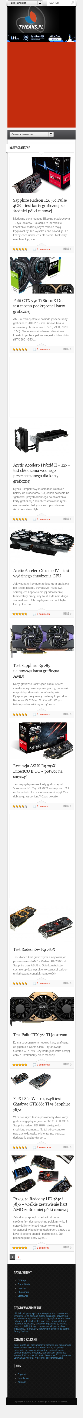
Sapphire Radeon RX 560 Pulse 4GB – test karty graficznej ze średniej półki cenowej (40, 205)
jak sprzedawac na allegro (42, 1326)
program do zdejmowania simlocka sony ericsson (42, 1346)
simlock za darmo (60, 1328)
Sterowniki (23, 1296)
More (66, 249)
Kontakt (22, 1382)
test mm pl (51, 1321)
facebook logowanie (24, 1323)
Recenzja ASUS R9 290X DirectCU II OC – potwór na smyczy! (38, 771)
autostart (28, 1321)
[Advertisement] (41, 86)
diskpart (62, 1321)
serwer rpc (44, 1328)
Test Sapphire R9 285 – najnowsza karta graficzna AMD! (36, 670)
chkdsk (17, 1313)
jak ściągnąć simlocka (52, 1318)
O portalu (22, 1374)
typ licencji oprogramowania (49, 1357)
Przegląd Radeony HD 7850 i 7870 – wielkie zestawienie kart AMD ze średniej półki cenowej (40, 1204)
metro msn (39, 1321)
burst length (20, 1345)
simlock (36, 1318)
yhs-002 (24, 1326)
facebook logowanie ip (47, 1323)
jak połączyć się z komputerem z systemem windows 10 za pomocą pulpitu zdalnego (41, 1314)
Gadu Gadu (24, 1284)
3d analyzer (31, 1328)
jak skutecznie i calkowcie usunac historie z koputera (39, 1351)
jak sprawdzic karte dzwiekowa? (40, 1355)
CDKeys (22, 1280)
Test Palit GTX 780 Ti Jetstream (40, 1034)
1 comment (43, 806)
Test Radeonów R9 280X (34, 949)
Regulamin (23, 1378)
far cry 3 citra (21, 1331)
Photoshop (23, 1292)
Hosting (22, 1288)
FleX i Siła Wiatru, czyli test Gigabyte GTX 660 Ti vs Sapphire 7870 (41, 1104)
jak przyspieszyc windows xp (42, 1345)
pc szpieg (31, 1350)
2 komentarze (44, 1147)
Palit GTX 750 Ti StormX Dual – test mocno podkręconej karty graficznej (41, 306)
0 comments (43, 249)
